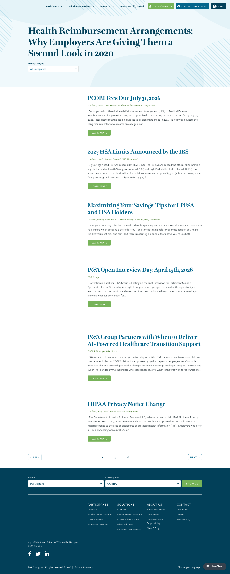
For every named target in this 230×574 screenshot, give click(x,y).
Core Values (153, 514)
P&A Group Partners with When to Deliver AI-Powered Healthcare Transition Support (144, 340)
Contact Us (125, 6)
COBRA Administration (128, 519)
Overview (92, 509)
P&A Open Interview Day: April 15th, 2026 (140, 269)
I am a (31, 477)
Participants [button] (52, 6)
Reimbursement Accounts (100, 514)
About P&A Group (156, 509)
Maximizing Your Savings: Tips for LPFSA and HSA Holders (141, 208)
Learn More (99, 132)
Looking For (112, 477)
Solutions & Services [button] (79, 6)
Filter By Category (36, 63)
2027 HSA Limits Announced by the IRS (138, 151)
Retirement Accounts (98, 524)
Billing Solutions (125, 524)
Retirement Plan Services (129, 529)
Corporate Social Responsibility (155, 521)
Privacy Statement (84, 567)
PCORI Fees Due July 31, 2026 (124, 98)
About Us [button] (105, 6)
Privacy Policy (183, 519)
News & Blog (153, 528)
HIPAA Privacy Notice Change (127, 404)
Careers (180, 514)
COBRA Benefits (95, 519)
